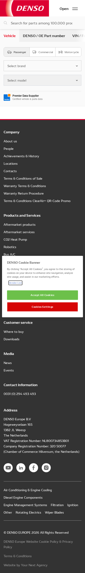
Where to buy (14, 331)
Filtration (57, 505)
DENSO (24, 8)
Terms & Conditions (18, 556)
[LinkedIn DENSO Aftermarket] (20, 467)
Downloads (11, 339)
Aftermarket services (19, 232)
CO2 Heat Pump (15, 239)
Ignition (72, 505)
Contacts (10, 171)
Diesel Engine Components (23, 497)
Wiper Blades (54, 512)
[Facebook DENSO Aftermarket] (33, 467)
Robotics (10, 246)
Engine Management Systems (25, 505)
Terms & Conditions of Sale (23, 178)
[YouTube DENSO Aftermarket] (8, 467)
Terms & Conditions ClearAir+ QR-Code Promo (37, 200)
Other (8, 512)
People (9, 148)
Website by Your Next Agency (26, 565)
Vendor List (15, 282)
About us (10, 141)
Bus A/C (9, 254)
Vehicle (10, 35)
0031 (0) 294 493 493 (20, 393)
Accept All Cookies (42, 295)
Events (9, 370)
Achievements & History (21, 156)
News (8, 362)
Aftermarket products (20, 224)
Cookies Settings (42, 306)
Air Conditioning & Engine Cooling (28, 490)
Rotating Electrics (28, 512)
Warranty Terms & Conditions (25, 185)
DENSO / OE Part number (44, 35)
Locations (11, 163)
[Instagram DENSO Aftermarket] (46, 467)
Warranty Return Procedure (24, 193)
